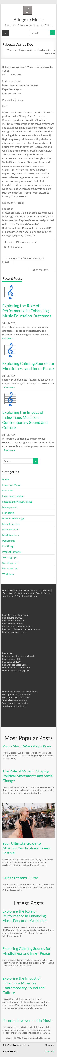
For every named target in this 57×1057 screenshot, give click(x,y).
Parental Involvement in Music (27, 1020)
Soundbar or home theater (15, 703)
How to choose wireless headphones (20, 691)
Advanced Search (33, 593)
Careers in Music (11, 484)
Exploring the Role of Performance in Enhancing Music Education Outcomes (26, 310)
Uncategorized (10, 568)
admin (10, 242)
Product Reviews (11, 551)
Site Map (33, 596)
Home (5, 590)
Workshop (8, 573)
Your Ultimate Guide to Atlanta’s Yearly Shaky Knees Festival (26, 848)
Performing (8, 540)
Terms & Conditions (18, 596)
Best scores (7, 653)
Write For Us (10, 1051)
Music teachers (14, 247)
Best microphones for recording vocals (21, 629)
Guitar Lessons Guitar (20, 877)
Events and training (12, 495)
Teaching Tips (9, 557)
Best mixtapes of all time (14, 632)
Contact (49, 1051)
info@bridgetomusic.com (16, 1044)
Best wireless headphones (14, 664)
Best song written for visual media (18, 656)
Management (9, 507)
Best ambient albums (12, 623)
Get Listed (8, 593)
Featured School (32, 590)
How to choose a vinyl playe (15, 670)
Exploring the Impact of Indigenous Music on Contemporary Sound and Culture (25, 420)
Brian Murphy (41, 269)
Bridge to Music (28, 19)
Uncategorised (10, 562)
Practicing (7, 546)
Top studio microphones (14, 706)
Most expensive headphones (16, 697)
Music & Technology (13, 518)
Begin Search (16, 590)
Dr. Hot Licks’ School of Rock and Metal (23, 260)
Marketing (8, 512)
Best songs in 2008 (11, 659)
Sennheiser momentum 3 (14, 700)
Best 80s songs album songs (15, 614)
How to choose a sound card (16, 667)
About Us (46, 590)
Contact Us (19, 593)
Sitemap (49, 1044)
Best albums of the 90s (13, 620)
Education (7, 490)
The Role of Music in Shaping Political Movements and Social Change (28, 776)
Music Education (11, 523)
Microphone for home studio (16, 694)
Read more (7, 338)
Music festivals (10, 529)
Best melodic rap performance (17, 626)
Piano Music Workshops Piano (27, 746)
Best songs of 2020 (11, 661)
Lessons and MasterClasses (17, 501)
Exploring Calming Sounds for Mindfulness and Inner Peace (28, 366)
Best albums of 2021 (12, 617)
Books (5, 479)
